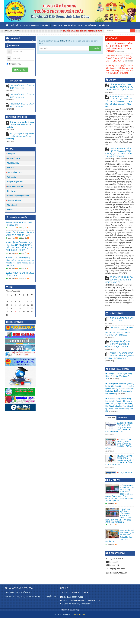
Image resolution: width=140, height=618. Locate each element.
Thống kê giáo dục (14, 200)
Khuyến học (12, 191)
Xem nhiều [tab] (122, 418)
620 (116, 525)
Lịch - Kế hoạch (115, 313)
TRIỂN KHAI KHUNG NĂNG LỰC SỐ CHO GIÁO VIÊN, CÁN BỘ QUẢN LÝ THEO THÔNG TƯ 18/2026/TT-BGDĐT (119, 152)
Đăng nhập (14, 46)
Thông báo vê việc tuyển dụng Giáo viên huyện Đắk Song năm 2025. (118, 376)
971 (16, 278)
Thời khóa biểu (13, 163)
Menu (11, 149)
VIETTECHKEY (80, 614)
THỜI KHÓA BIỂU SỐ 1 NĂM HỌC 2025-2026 (22, 105)
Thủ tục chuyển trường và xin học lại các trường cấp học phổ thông (20, 136)
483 (16, 228)
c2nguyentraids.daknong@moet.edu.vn (84, 600)
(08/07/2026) (109, 467)
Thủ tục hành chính (18, 117)
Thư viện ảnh (103, 25)
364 (116, 544)
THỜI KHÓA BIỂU (15, 81)
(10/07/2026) (129, 61)
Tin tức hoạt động (30, 25)
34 (28, 238)
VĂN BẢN (112, 80)
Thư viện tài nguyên (18, 218)
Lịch (11, 287)
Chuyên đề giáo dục (72, 25)
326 (116, 503)
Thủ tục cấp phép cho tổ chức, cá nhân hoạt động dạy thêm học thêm (20, 124)
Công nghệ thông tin (15, 186)
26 (28, 253)
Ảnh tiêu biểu (15, 39)
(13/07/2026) (119, 51)
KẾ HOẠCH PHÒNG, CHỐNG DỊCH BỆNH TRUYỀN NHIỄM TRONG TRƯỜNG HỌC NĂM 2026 (119, 87)
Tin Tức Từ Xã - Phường (119, 369)
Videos (10, 210)
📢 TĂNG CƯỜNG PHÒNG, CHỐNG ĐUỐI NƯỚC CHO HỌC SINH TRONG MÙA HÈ (119, 58)
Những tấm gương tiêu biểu (18, 196)
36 (28, 278)
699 (16, 268)
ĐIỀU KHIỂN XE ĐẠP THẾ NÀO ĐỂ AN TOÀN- (20, 274)
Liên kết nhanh (16, 322)
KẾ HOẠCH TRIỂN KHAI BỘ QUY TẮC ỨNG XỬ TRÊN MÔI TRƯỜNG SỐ (119, 279)
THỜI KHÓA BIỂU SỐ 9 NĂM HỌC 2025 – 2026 (22, 87)
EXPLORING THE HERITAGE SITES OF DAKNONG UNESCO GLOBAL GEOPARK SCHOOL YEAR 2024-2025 (119, 331)
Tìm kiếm (95, 48)
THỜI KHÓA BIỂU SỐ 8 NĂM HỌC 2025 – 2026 (22, 96)
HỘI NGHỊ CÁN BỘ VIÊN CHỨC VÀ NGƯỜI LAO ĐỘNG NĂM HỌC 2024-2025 (117, 344)
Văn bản (44, 25)
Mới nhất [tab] (111, 418)
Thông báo (11, 154)
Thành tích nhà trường (70, 610)
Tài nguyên (56, 25)
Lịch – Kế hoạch (90, 25)
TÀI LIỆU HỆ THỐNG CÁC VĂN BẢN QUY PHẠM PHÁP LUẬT (20, 233)
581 (16, 253)
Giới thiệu (15, 25)
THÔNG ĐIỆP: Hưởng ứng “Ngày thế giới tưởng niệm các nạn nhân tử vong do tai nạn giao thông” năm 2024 (20, 261)
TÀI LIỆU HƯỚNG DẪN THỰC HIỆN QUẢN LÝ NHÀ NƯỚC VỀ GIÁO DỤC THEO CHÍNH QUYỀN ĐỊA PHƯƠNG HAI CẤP (19, 246)
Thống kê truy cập (117, 553)
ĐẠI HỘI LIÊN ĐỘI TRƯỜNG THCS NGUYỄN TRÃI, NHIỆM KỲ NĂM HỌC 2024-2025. (119, 355)
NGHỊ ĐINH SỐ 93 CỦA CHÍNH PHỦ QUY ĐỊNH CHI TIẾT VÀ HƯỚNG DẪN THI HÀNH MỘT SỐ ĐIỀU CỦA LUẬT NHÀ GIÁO (119, 101)
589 (16, 238)
